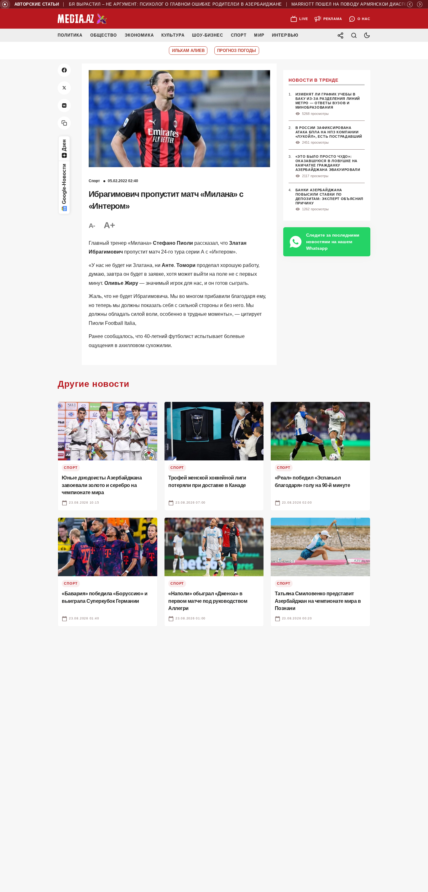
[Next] (420, 4)
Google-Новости (64, 184)
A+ (109, 225)
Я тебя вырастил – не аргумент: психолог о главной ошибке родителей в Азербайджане (153, 4)
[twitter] (64, 88)
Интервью (285, 35)
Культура (172, 35)
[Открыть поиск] (354, 35)
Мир (259, 35)
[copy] (64, 123)
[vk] (64, 105)
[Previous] (410, 4)
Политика (70, 35)
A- (92, 225)
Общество (103, 35)
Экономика (139, 35)
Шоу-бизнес (207, 35)
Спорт (239, 35)
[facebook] (64, 70)
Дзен (64, 145)
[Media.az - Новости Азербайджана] (82, 18)
